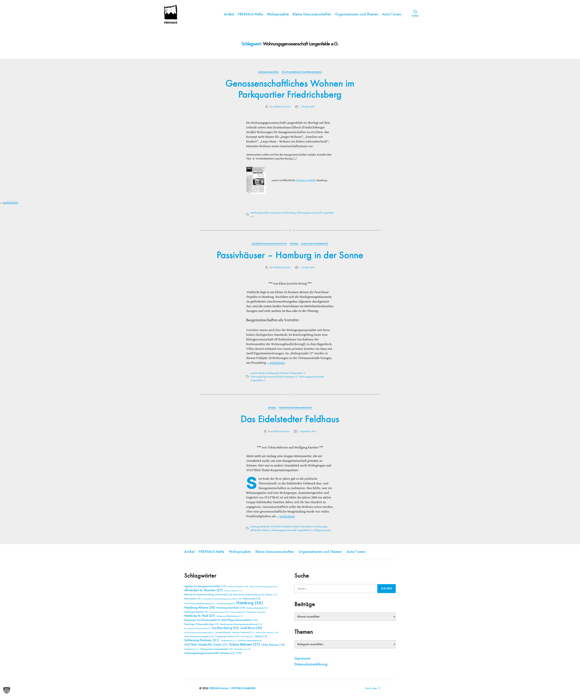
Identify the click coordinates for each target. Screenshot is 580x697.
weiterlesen (10, 202)
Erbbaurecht (252, 598)
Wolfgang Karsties (322, 530)
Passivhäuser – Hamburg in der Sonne (290, 255)
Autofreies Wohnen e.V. (233, 591)
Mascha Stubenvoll (243, 632)
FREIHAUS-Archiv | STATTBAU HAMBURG (232, 688)
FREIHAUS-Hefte (250, 14)
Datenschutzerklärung (311, 664)
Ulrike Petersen (273, 644)
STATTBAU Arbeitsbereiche (249, 641)
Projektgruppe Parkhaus (277, 373)
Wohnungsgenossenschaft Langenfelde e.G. (292, 530)
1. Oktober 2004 (307, 106)
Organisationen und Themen (357, 14)
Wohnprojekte (278, 14)
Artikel (229, 14)
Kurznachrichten (268, 72)
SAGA (261, 636)
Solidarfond (228, 641)
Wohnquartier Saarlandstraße (216, 649)
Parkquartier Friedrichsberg (282, 212)
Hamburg (249, 603)
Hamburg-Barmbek (259, 212)
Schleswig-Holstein (201, 640)
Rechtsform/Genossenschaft (295, 407)
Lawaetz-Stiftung (223, 633)
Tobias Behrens (307, 526)
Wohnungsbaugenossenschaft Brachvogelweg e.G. (274, 376)
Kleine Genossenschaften (312, 14)
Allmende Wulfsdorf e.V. (238, 587)
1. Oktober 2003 (307, 267)
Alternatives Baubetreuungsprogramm (264, 586)
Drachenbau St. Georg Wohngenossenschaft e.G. (221, 599)
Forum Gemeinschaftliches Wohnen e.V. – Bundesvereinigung (209, 604)
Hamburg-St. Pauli (199, 616)
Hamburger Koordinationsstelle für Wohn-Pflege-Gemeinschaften (220, 620)
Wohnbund (191, 649)
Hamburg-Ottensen (237, 612)
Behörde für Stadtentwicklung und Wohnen (255, 595)
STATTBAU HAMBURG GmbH (284, 526)
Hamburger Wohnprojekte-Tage (201, 624)
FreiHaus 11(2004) (306, 180)
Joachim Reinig (257, 373)
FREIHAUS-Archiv (282, 106)
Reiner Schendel (247, 636)
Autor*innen (391, 14)
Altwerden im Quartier (203, 590)
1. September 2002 (307, 431)
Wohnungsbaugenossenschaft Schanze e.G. (212, 653)
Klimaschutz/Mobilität (314, 244)
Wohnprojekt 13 (297, 373)
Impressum (302, 658)
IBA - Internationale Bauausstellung (197, 628)
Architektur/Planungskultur (269, 244)
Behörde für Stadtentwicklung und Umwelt (208, 595)
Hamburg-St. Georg (256, 612)
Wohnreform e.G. (242, 649)
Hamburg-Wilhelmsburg (230, 616)
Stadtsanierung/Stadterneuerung (302, 72)
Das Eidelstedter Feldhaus (290, 419)
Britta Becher (192, 599)
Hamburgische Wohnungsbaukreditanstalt (241, 624)
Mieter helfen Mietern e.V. (267, 633)
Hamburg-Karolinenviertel (219, 612)
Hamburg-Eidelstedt (259, 526)
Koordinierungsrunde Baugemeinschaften (199, 632)
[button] (6, 690)
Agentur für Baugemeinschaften (205, 586)
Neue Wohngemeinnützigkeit (198, 637)
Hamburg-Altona (199, 607)
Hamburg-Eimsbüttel (196, 612)
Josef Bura (251, 628)
